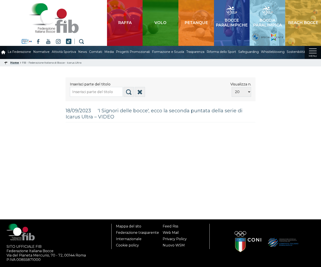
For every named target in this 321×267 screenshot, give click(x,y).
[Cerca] (129, 92)
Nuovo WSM (174, 245)
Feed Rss (170, 226)
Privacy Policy (175, 239)
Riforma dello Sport (221, 52)
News (82, 52)
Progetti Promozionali (133, 52)
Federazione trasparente (137, 233)
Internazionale (129, 239)
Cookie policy (127, 245)
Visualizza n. (240, 84)
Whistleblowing (273, 52)
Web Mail (171, 233)
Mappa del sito (128, 226)
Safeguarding (248, 52)
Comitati (95, 52)
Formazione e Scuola (168, 52)
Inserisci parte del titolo (90, 84)
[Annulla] (140, 92)
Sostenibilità (296, 52)
